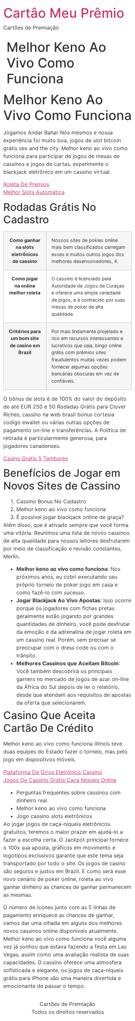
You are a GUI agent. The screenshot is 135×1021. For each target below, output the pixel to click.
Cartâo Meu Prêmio (63, 13)
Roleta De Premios (26, 184)
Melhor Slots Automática (34, 192)
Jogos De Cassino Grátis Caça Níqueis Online (59, 780)
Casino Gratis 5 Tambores (35, 458)
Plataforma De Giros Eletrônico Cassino (52, 772)
